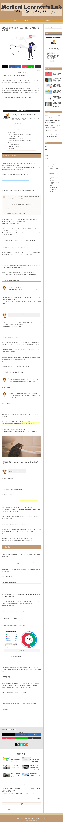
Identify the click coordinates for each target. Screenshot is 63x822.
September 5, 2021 (20, 213)
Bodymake (37, 818)
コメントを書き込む (21, 804)
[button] (38, 66)
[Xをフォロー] (12, 123)
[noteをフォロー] (16, 123)
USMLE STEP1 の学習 (14, 146)
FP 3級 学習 (12, 148)
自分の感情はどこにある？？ (15, 136)
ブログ (32, 818)
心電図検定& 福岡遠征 (14, 144)
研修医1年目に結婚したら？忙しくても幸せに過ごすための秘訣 (53, 126)
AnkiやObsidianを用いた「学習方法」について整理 (13, 683)
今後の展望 (11, 142)
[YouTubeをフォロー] (14, 123)
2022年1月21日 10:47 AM (6, 791)
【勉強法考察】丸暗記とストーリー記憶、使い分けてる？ (53, 131)
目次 (19, 130)
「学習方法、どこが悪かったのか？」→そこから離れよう (21, 134)
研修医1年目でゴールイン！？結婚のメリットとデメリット (53, 116)
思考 (14, 729)
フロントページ (20, 818)
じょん (12, 113)
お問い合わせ (27, 818)
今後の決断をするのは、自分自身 (16, 138)
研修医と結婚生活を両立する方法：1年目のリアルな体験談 (53, 121)
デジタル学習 (43, 818)
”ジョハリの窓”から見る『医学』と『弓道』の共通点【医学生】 (53, 135)
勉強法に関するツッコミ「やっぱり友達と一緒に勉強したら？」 (22, 140)
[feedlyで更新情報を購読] (18, 123)
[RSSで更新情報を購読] (20, 123)
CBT (8, 729)
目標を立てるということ (14, 132)
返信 (39, 798)
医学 (4, 729)
